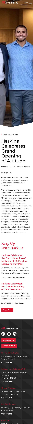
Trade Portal (8, 346)
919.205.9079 (6, 414)
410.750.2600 (6, 382)
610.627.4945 (6, 363)
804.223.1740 (6, 398)
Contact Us (7, 340)
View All (6, 310)
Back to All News (10, 135)
